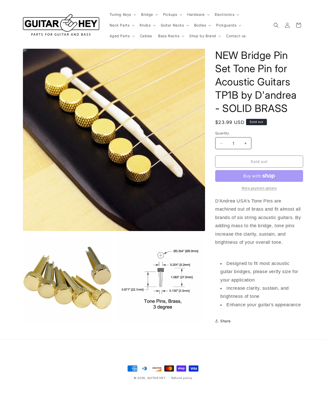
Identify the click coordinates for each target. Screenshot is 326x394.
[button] (122, 14)
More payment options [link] (259, 188)
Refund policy (181, 378)
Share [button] (225, 321)
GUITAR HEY (156, 378)
